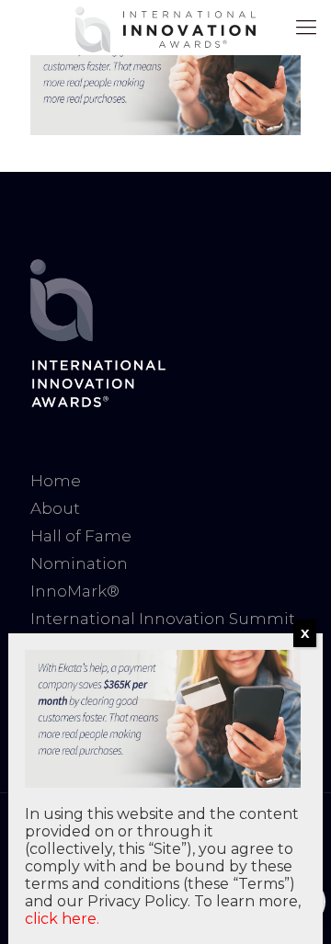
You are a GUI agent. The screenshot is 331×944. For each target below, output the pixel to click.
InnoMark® (75, 591)
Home (55, 481)
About (55, 508)
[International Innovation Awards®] (165, 28)
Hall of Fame (80, 536)
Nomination (79, 563)
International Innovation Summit (162, 618)
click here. (62, 918)
